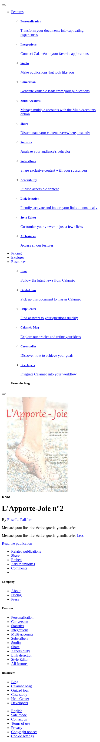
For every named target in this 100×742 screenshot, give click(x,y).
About (15, 591)
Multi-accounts (22, 634)
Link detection (21, 655)
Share (15, 647)
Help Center (20, 699)
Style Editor (20, 659)
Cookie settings (22, 736)
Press (15, 599)
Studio (16, 643)
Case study (19, 694)
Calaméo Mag (21, 686)
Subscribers (19, 638)
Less (80, 535)
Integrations (19, 630)
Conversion (19, 622)
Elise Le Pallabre (19, 520)
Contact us (19, 719)
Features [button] (17, 12)
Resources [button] (18, 262)
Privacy (16, 728)
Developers (19, 703)
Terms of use (20, 723)
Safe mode (19, 715)
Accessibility (20, 651)
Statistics (17, 626)
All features (19, 664)
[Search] (4, 394)
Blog (14, 682)
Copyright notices (24, 732)
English (16, 711)
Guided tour (20, 690)
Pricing (16, 253)
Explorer (17, 257)
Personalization (22, 617)
